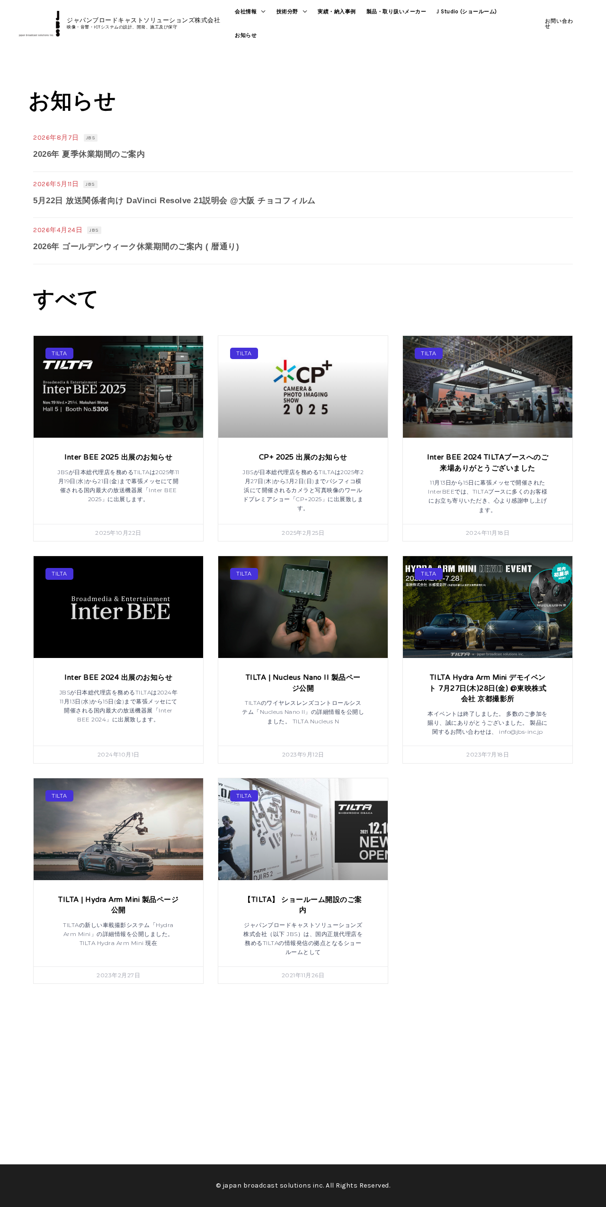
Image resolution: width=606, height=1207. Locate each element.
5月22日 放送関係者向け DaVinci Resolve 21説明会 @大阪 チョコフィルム (174, 200)
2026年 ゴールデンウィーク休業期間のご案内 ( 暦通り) (136, 246)
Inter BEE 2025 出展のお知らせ (118, 457)
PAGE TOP (584, 1162)
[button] (261, 12)
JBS (91, 138)
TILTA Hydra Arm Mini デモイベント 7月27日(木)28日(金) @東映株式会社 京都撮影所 (487, 688)
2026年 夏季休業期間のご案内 (89, 154)
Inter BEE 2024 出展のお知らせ (118, 677)
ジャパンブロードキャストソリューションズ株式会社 (143, 20)
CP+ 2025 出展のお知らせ (303, 457)
